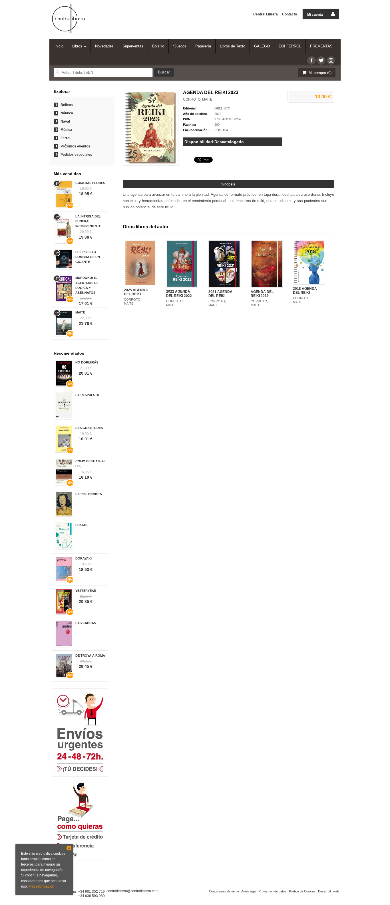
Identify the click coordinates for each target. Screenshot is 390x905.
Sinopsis (228, 184)
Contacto (289, 14)
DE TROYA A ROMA (90, 655)
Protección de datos (272, 891)
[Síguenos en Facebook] (311, 60)
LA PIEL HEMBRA (88, 494)
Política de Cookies (302, 891)
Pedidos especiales (76, 155)
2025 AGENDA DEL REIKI (136, 292)
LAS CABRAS (85, 623)
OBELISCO (222, 108)
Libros (77, 46)
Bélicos (67, 105)
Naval (65, 121)
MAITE (80, 312)
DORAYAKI (83, 558)
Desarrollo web (328, 891)
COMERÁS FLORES (90, 183)
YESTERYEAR (85, 590)
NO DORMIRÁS (86, 362)
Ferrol (65, 138)
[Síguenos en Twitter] (321, 60)
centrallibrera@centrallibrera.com (132, 891)
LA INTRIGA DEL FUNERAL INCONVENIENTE (88, 221)
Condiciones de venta (224, 891)
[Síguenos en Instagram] (331, 60)
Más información (41, 886)
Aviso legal (248, 891)
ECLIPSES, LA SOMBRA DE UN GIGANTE (87, 256)
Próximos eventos (75, 146)
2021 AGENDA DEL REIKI (220, 294)
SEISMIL (81, 525)
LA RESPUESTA (87, 395)
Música (66, 130)
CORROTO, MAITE (197, 99)
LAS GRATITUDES (89, 427)
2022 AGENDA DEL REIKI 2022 (179, 293)
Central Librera (265, 14)
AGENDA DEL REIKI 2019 (262, 294)
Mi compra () (319, 73)
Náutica (67, 113)
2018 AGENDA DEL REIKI (305, 291)
